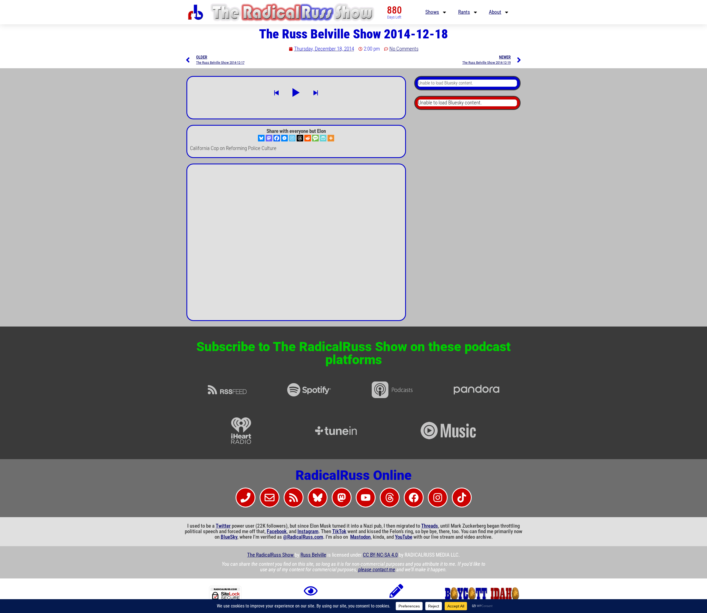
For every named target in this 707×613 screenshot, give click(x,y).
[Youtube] (366, 497)
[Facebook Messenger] (284, 138)
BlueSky (229, 537)
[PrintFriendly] (323, 138)
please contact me (376, 570)
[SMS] (315, 138)
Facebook (277, 531)
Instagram (307, 531)
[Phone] (245, 497)
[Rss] (294, 497)
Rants (464, 12)
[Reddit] (307, 138)
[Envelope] (269, 497)
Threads (429, 526)
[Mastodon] (269, 138)
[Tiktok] (462, 497)
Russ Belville (313, 555)
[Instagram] (292, 138)
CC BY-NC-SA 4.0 (380, 555)
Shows (432, 12)
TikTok (339, 531)
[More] (331, 138)
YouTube (403, 537)
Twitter (223, 526)
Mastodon (360, 537)
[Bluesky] (261, 138)
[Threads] (300, 138)
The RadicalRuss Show (271, 555)
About (495, 12)
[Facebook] (276, 138)
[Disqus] (296, 244)
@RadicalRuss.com (303, 537)
